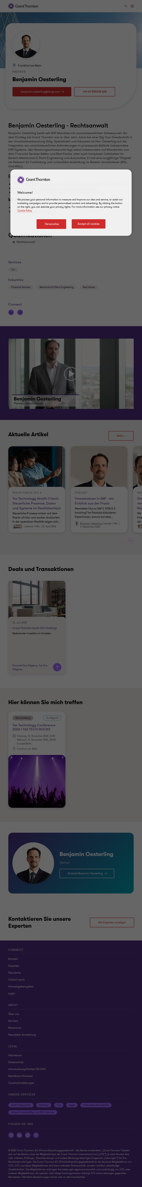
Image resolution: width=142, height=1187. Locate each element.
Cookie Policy (24, 210)
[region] (71, 202)
